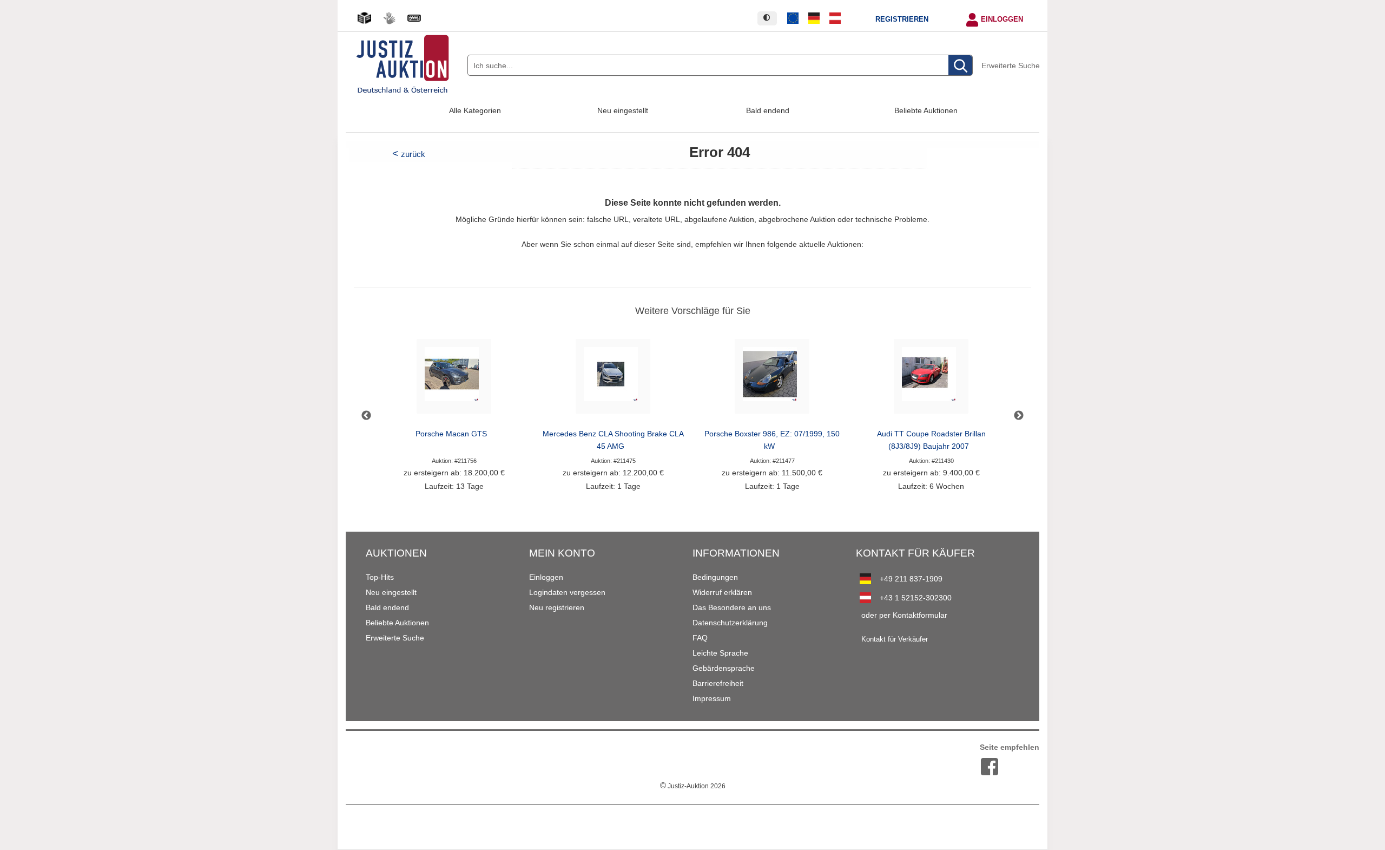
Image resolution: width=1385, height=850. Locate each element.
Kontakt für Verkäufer (894, 639)
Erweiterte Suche (1010, 65)
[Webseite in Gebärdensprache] (389, 18)
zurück (413, 154)
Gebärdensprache (723, 668)
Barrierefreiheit (717, 683)
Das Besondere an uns (731, 607)
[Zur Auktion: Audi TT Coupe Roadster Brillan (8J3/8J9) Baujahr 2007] (931, 379)
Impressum (711, 698)
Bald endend (767, 110)
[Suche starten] (960, 65)
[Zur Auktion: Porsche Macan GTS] (454, 379)
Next (1018, 415)
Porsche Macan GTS (451, 434)
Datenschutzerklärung (730, 622)
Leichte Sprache (720, 653)
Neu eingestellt (622, 110)
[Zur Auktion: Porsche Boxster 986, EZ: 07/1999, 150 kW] (772, 379)
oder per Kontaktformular (904, 615)
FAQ (700, 637)
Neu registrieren (556, 607)
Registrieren (901, 19)
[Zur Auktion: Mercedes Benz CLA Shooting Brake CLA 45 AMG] (613, 379)
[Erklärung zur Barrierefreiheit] (414, 18)
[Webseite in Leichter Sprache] (364, 18)
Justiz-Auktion (693, 786)
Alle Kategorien (475, 110)
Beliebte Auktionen (926, 110)
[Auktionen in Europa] (793, 18)
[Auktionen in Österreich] (835, 18)
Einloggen (1002, 19)
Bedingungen (715, 577)
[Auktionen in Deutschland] (814, 18)
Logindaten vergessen (567, 592)
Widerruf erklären (722, 592)
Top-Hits (380, 577)
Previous (366, 415)
